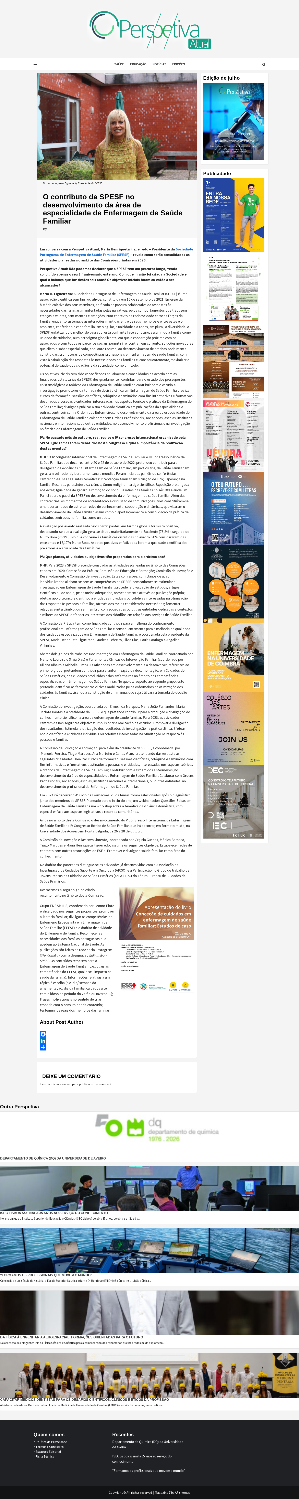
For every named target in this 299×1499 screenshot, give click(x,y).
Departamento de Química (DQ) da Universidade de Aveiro (53, 1158)
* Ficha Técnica (44, 1456)
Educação (138, 64)
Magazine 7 (162, 1492)
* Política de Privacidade (50, 1442)
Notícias (159, 64)
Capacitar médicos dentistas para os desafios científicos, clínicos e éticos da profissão (84, 1399)
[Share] (117, 1047)
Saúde (119, 64)
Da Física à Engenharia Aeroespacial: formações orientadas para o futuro (71, 1337)
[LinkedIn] (117, 1040)
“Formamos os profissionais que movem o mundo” (46, 1275)
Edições (178, 64)
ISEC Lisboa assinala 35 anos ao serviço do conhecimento (54, 1213)
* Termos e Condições (49, 1447)
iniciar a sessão (61, 1084)
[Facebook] (117, 1034)
